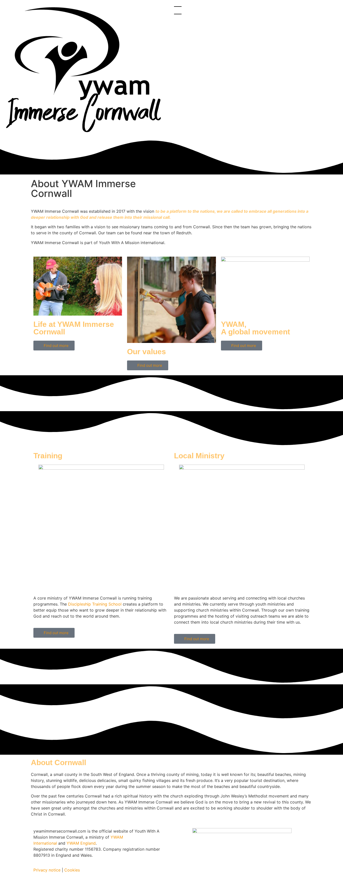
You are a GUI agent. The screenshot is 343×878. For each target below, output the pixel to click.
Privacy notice (47, 869)
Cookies (72, 869)
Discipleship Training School (95, 604)
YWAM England (81, 843)
